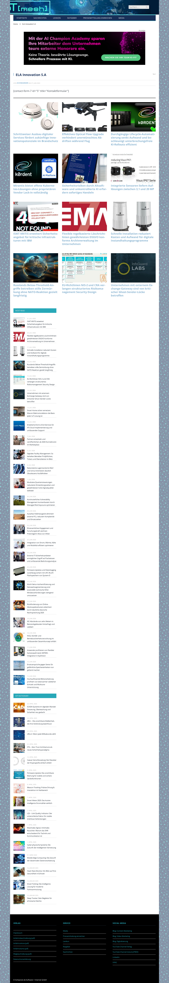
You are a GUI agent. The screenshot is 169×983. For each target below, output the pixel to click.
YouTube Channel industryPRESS (125, 952)
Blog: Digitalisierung (120, 941)
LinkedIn (116, 957)
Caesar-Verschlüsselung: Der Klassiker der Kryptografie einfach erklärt (41, 761)
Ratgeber (72, 18)
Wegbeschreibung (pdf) (22, 954)
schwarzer (22, 83)
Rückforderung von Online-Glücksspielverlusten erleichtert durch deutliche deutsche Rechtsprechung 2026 (39, 608)
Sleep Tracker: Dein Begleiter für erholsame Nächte (39, 899)
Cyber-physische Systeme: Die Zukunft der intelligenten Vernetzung (41, 846)
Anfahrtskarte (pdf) (20, 948)
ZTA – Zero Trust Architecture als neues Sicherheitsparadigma (39, 748)
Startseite (22, 18)
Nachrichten (40, 18)
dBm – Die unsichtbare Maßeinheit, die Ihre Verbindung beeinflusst (41, 722)
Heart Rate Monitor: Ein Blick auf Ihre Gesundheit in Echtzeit (41, 872)
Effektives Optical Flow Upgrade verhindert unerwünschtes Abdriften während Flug (83, 137)
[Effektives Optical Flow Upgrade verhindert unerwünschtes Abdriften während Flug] (84, 117)
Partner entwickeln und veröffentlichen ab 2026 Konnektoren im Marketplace (41, 442)
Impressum (17, 933)
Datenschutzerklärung (22, 959)
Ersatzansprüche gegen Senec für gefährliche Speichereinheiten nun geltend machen (40, 667)
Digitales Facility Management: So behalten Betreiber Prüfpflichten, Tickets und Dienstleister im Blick (40, 456)
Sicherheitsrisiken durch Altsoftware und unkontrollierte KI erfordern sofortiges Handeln (84, 189)
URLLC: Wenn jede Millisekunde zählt (41, 734)
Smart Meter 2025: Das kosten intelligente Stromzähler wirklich (39, 801)
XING (115, 962)
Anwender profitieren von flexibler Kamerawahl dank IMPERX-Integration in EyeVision (40, 653)
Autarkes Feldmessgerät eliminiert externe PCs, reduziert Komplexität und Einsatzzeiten (40, 516)
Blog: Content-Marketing (122, 931)
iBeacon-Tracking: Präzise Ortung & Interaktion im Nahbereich (40, 788)
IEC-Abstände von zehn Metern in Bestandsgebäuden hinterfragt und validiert (41, 624)
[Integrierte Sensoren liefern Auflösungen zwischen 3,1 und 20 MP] (133, 168)
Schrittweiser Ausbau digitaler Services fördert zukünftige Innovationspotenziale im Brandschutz (35, 137)
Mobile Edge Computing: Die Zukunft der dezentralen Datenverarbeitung (41, 859)
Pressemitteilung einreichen (97, 18)
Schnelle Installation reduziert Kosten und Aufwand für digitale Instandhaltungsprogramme (132, 237)
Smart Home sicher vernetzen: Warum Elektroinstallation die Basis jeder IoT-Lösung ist (41, 413)
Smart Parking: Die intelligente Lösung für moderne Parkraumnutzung (39, 887)
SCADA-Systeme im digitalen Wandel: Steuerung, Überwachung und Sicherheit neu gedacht (41, 709)
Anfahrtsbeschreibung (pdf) (24, 938)
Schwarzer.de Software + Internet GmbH (31, 980)
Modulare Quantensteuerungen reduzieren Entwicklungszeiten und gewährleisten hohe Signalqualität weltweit (41, 486)
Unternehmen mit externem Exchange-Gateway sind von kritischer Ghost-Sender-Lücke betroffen (132, 290)
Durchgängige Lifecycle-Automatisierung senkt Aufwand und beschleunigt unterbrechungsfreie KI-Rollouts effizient (133, 139)
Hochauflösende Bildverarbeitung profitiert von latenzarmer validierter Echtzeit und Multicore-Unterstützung (41, 683)
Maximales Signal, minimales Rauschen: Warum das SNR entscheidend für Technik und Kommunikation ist (38, 832)
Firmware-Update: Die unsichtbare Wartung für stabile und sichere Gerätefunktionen (40, 776)
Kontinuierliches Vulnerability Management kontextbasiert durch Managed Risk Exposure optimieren (41, 502)
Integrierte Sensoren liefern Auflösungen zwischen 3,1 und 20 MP (132, 187)
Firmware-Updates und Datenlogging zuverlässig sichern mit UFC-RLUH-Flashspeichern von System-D (41, 573)
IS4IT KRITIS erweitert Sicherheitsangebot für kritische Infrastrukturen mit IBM (35, 237)
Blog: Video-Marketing (121, 936)
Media (121, 18)
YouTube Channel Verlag (122, 946)
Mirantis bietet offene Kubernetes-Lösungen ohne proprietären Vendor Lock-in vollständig (34, 189)
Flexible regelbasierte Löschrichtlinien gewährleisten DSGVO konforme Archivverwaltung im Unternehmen (84, 239)
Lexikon (57, 18)
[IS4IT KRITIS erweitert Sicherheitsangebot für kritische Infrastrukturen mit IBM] (35, 216)
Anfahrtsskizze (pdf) (21, 943)
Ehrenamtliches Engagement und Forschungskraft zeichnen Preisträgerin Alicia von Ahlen (40, 531)
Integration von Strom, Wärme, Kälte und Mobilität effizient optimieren (41, 544)
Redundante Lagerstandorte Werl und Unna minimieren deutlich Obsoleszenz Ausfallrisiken (40, 471)
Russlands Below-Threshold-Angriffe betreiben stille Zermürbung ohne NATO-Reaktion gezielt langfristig (35, 290)
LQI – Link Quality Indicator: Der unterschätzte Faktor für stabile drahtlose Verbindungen (39, 816)
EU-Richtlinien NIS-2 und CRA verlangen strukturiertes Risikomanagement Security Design (83, 288)
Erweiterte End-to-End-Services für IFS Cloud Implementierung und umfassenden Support (40, 428)
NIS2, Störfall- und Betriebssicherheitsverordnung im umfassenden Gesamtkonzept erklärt (41, 638)
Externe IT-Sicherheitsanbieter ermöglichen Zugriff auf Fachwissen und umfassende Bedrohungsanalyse (41, 558)
